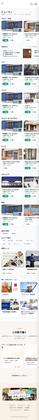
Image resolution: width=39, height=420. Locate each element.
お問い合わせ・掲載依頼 (15, 407)
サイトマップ (21, 405)
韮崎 (4, 244)
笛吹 (9, 244)
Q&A (28, 405)
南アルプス (17, 244)
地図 (12, 40)
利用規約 (27, 407)
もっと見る (33, 46)
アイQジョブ (18, 336)
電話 (6, 40)
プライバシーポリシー (16, 410)
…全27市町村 (26, 244)
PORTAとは (12, 405)
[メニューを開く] (35, 4)
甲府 (4, 240)
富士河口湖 (19, 240)
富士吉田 (10, 240)
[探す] (31, 4)
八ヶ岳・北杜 (29, 240)
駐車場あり (6, 233)
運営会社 (26, 410)
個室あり (14, 233)
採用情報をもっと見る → (19, 375)
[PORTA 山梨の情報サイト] (7, 4)
